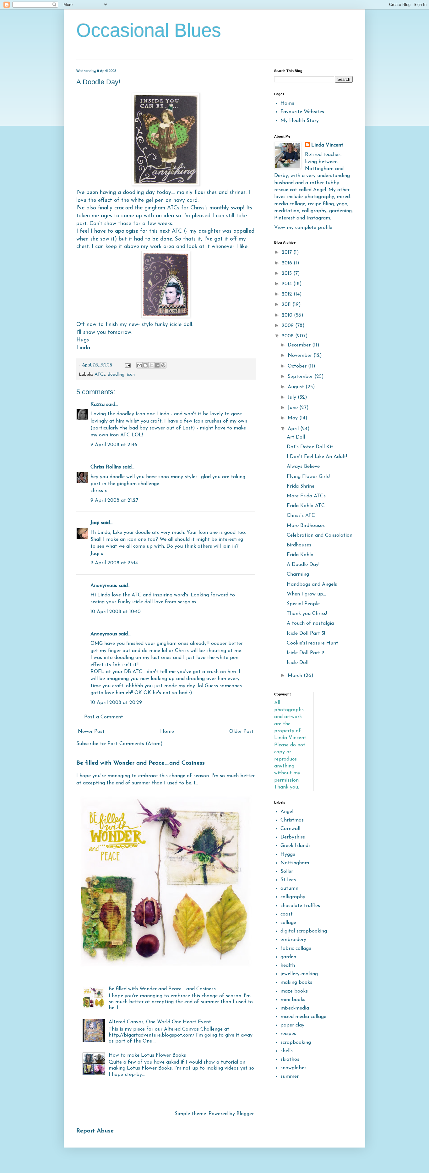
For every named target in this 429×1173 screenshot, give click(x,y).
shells (286, 1051)
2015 (287, 273)
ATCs (100, 374)
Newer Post (91, 731)
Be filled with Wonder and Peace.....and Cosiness (140, 763)
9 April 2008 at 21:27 (114, 500)
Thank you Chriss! (307, 613)
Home (167, 731)
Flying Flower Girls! (308, 476)
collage (288, 922)
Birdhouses (299, 545)
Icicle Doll (297, 662)
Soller (286, 871)
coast (286, 914)
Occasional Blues (148, 30)
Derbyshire (292, 837)
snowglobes (293, 1068)
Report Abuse (95, 1131)
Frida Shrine (300, 486)
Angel (286, 811)
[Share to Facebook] (157, 365)
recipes (288, 1033)
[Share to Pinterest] (163, 365)
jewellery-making (299, 974)
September (301, 376)
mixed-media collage (303, 1016)
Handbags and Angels (312, 584)
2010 (288, 315)
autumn (289, 888)
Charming (298, 574)
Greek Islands (295, 845)
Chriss (197, 208)
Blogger (244, 1113)
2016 (288, 263)
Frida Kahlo (300, 554)
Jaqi (94, 522)
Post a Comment (103, 717)
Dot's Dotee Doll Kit (310, 447)
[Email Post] (127, 365)
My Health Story (299, 120)
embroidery (293, 939)
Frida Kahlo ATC (306, 505)
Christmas (292, 820)
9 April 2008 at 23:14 (114, 563)
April (294, 428)
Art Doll (296, 437)
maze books (294, 991)
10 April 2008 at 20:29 (116, 702)
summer (289, 1076)
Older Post (241, 731)
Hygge (287, 854)
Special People (303, 603)
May (293, 418)
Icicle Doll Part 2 (305, 653)
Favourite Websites (302, 111)
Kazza (97, 404)
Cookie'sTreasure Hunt (312, 643)
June (293, 407)
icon (131, 374)
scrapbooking (295, 1042)
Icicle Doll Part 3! (306, 633)
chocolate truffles (300, 905)
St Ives (288, 880)
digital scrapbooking (303, 931)
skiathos (289, 1059)
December (300, 345)
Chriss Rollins (105, 467)
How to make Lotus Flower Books (147, 1055)
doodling (116, 374)
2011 (287, 304)
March (296, 675)
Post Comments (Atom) (135, 743)
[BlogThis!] (145, 365)
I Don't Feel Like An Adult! (317, 456)
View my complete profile (303, 227)
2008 (288, 336)
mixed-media (294, 1008)
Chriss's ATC (301, 515)
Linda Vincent (327, 145)
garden (288, 957)
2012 (288, 294)
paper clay (292, 1025)
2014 (287, 283)
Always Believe (303, 466)
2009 (288, 325)
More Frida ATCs (306, 496)
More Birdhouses (306, 525)
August (297, 387)
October (298, 366)
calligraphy (292, 896)
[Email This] (139, 365)
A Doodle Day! (303, 564)
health (287, 965)
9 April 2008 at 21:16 (113, 444)
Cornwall (290, 828)
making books (296, 982)
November (300, 355)
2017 (287, 252)
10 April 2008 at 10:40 (115, 611)
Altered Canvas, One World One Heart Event (160, 1022)
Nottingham (294, 863)
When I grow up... (306, 594)
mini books (292, 999)
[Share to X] (151, 365)
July (293, 397)
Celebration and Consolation (319, 535)
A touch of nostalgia (310, 623)
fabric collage (295, 948)
